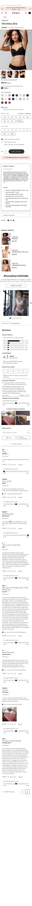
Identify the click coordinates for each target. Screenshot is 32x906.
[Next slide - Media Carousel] (31, 303)
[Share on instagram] (11, 220)
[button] (30, 13)
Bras (5, 17)
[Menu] (2, 12)
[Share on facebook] (8, 220)
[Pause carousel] (31, 9)
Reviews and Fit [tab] (6, 323)
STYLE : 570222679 (7, 169)
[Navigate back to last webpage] (2, 17)
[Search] (26, 13)
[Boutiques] (6, 13)
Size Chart (21, 113)
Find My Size (28, 113)
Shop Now (14, 9)
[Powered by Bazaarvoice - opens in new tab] (15, 318)
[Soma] (16, 13)
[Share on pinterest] (13, 220)
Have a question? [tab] (15, 323)
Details (9, 83)
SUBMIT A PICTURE (16, 285)
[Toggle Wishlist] (29, 31)
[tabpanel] (16, 560)
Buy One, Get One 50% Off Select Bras (16, 7)
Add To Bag (16, 151)
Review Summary (19, 27)
